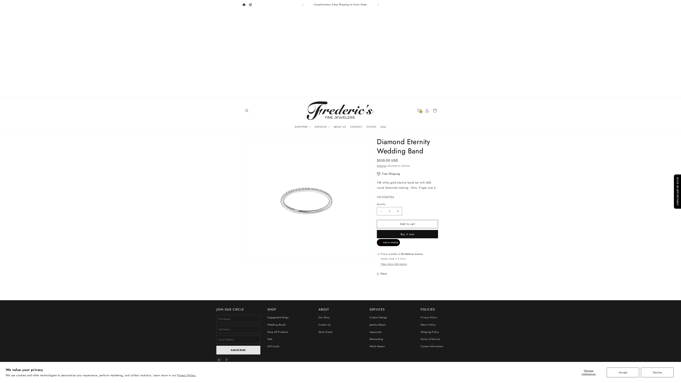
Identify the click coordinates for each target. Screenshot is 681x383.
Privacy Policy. (186, 375)
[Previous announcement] (303, 4)
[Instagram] (219, 360)
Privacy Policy (429, 317)
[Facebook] (226, 360)
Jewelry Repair (378, 324)
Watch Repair (377, 346)
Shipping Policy (430, 332)
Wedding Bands (276, 324)
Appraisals (376, 332)
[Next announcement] (378, 4)
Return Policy (428, 324)
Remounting (376, 339)
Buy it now (407, 234)
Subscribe (238, 350)
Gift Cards (273, 346)
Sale (269, 339)
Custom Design (378, 317)
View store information (394, 264)
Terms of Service (430, 339)
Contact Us (325, 324)
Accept (623, 372)
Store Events (326, 332)
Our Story (324, 317)
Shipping (381, 165)
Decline (657, 372)
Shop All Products (277, 332)
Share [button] (383, 273)
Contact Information (432, 346)
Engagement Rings (278, 317)
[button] (247, 111)
